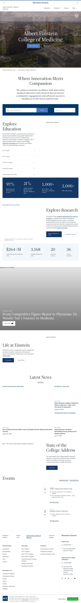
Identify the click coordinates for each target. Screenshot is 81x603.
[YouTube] (74, 578)
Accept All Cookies (72, 599)
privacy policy (25, 599)
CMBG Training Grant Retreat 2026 (61, 489)
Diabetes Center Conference (59, 511)
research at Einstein (62, 228)
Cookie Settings (62, 599)
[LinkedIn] (68, 578)
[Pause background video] (76, 16)
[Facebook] (62, 578)
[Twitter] (71, 578)
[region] (40, 599)
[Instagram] (65, 578)
